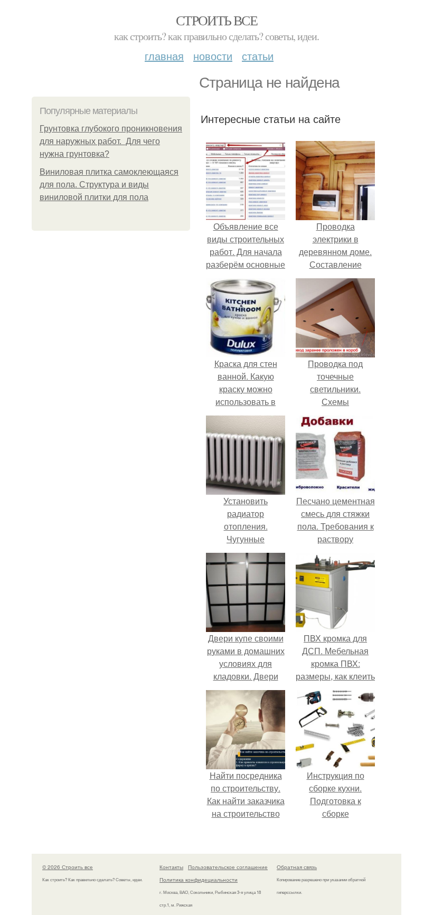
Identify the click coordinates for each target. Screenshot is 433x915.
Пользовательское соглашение (228, 867)
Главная (164, 55)
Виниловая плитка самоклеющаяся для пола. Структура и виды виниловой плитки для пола (109, 184)
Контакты (171, 867)
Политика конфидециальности (198, 879)
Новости (212, 55)
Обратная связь (297, 867)
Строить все (216, 20)
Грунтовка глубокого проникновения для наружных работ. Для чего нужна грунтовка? (111, 141)
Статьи (258, 55)
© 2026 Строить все (67, 867)
